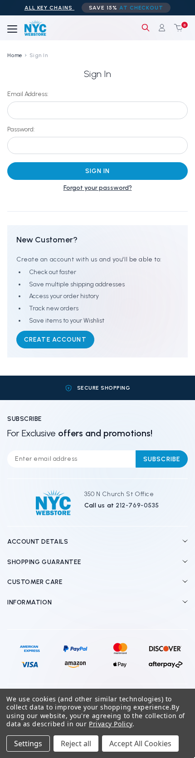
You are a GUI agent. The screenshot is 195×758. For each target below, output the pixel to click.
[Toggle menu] (12, 29)
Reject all (76, 743)
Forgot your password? (97, 188)
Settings (28, 743)
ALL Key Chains (49, 8)
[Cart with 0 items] (176, 27)
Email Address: (28, 94)
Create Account (55, 339)
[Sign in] (162, 27)
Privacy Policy (110, 723)
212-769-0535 (137, 505)
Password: (21, 129)
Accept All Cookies (140, 743)
